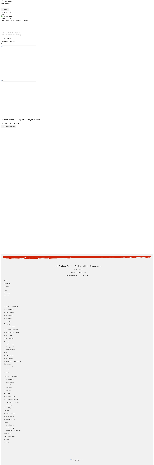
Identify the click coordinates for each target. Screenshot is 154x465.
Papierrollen (9, 315)
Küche (6, 352)
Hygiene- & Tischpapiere (11, 306)
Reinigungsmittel (10, 327)
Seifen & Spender (9, 338)
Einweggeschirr (10, 347)
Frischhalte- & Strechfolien (13, 361)
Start (2, 32)
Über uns (6, 286)
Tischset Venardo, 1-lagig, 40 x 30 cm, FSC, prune (20, 120)
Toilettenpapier (10, 309)
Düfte (7, 372)
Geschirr (6, 341)
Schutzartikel (8, 364)
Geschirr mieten (10, 344)
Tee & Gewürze (10, 355)
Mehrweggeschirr (10, 349)
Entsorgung (9, 335)
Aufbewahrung (10, 358)
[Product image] (18, 97)
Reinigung (7, 324)
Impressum (7, 283)
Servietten (8, 321)
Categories (4, 27)
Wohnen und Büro (9, 367)
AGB (5, 280)
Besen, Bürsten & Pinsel (12, 332)
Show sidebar (7, 38)
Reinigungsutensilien (12, 329)
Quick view (3, 117)
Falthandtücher (10, 312)
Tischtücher (9, 318)
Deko (7, 369)
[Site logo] (6, 1)
